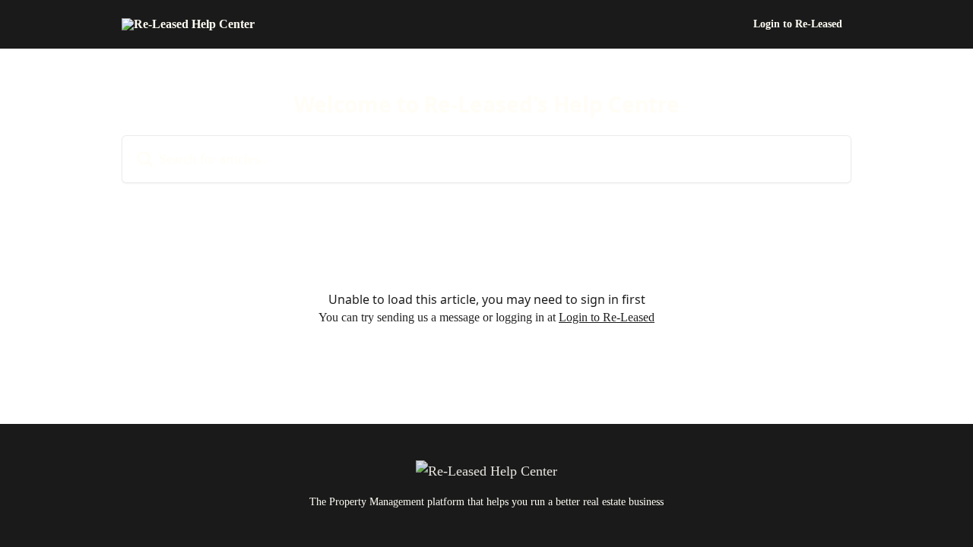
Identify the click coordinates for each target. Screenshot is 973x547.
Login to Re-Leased (797, 24)
